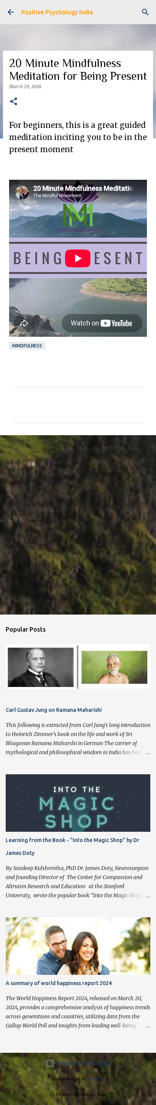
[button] (13, 102)
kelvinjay (96, 1079)
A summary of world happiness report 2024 (59, 983)
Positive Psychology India (57, 12)
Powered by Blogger (83, 1063)
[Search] (145, 12)
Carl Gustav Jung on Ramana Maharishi (54, 710)
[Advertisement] (78, 524)
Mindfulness (27, 345)
